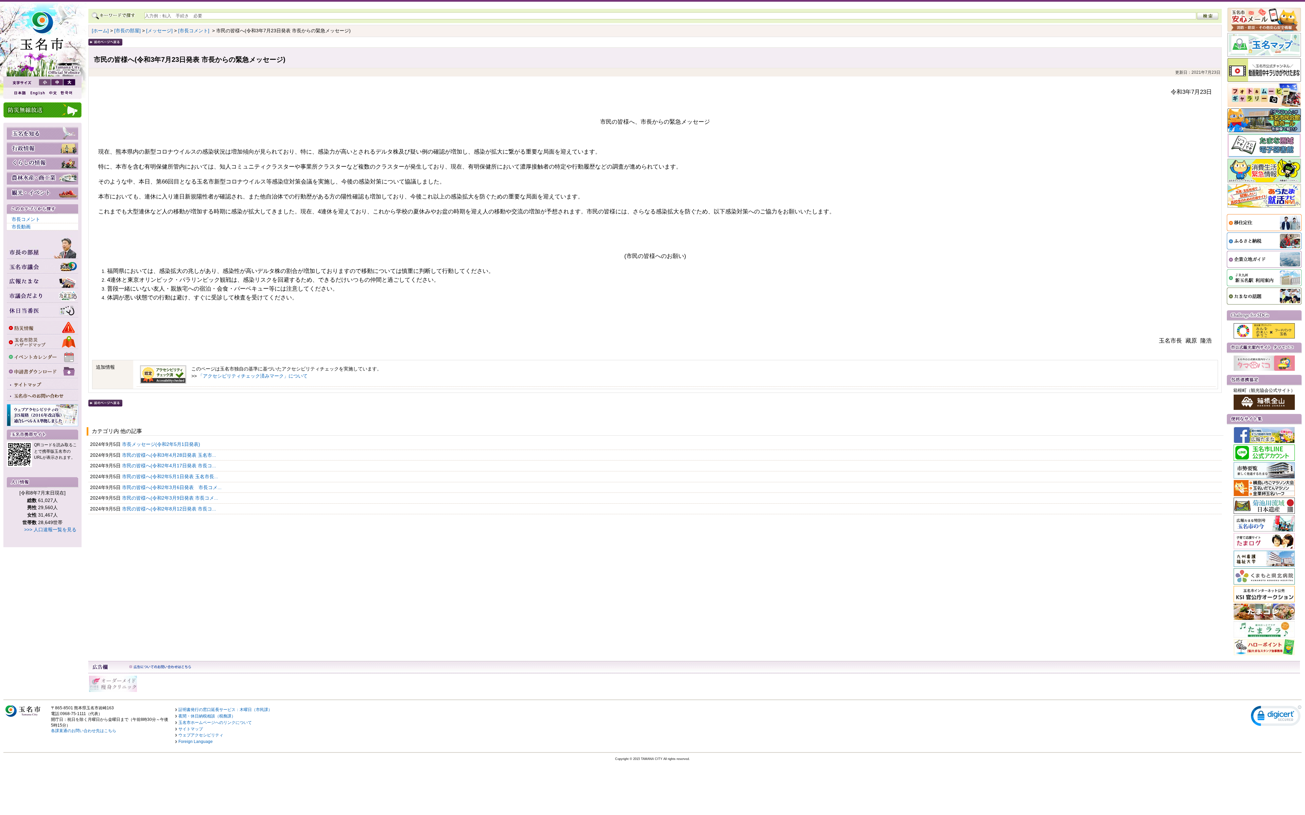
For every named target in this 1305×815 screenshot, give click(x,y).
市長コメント (26, 219)
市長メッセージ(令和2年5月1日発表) (162, 444)
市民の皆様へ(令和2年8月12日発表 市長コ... (170, 508)
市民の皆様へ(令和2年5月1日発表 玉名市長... (171, 476)
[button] (1276, 717)
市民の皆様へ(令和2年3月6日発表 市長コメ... (172, 487)
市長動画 (21, 226)
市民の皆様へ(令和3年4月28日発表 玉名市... (170, 455)
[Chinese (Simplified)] (52, 93)
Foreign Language (195, 741)
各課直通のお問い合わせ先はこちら (83, 730)
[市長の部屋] (127, 30)
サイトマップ (190, 729)
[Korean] (66, 93)
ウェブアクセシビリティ (200, 735)
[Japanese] (19, 93)
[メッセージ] (159, 30)
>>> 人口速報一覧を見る (50, 529)
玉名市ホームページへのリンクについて (215, 722)
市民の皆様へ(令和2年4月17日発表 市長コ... (170, 465)
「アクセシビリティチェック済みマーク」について (253, 376)
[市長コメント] (193, 30)
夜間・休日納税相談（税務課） (207, 716)
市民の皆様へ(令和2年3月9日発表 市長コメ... (171, 498)
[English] (37, 93)
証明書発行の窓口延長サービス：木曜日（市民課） (225, 709)
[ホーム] (100, 30)
